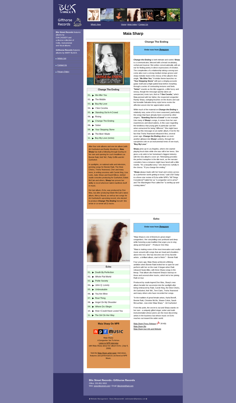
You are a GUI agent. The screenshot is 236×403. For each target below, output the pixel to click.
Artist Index (132, 24)
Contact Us (143, 24)
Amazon (164, 49)
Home (123, 24)
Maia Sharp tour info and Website (147, 329)
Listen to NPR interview (108, 343)
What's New (96, 24)
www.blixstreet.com (102, 386)
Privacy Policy (63, 72)
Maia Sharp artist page (107, 353)
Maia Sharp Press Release (145, 324)
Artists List (61, 58)
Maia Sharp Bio (140, 326)
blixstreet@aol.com (125, 386)
